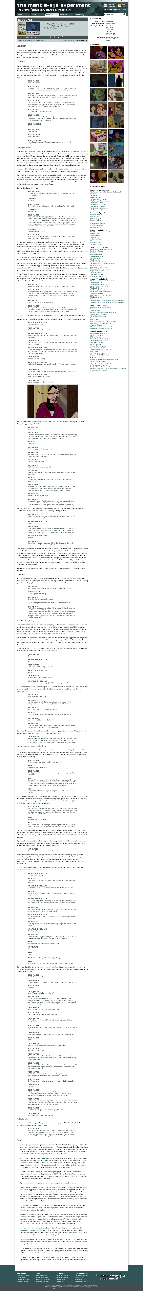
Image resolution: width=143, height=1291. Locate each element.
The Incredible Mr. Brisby (98, 340)
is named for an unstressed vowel (39, 1235)
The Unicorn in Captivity (98, 204)
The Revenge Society (97, 256)
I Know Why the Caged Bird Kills (100, 323)
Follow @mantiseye (42, 1277)
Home (24, 14)
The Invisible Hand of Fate (98, 284)
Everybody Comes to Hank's (99, 269)
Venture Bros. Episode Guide (52, 14)
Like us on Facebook (42, 1281)
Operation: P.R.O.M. (96, 276)
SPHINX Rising (95, 235)
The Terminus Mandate (97, 206)
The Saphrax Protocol (97, 210)
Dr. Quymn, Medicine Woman (99, 290)
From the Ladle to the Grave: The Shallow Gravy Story (108, 368)
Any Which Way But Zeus (98, 267)
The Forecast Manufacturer (99, 208)
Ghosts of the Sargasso (98, 346)
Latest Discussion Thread (116, 10)
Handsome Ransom (96, 251)
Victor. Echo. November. (98, 316)
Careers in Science (96, 335)
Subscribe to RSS (22, 1281)
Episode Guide (21, 1277)
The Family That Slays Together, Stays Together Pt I (107, 300)
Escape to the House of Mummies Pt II (103, 312)
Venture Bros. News (38, 14)
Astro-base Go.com (49, 1259)
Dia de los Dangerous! (97, 333)
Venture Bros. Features (67, 14)
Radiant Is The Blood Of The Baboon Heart (104, 360)
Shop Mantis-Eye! (81, 1281)
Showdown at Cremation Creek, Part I (33, 1230)
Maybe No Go (94, 216)
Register (124, 1)
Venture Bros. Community (81, 14)
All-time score (67, 40)
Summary (28, 40)
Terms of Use (60, 1281)
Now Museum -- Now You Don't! (100, 295)
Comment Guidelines (62, 1277)
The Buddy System (70, 1232)
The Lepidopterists (96, 297)
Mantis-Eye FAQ (80, 1279)
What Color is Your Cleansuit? (100, 232)
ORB (92, 299)
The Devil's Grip (95, 244)
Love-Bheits (94, 318)
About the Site (79, 1277)
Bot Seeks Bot (95, 243)
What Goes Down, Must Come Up (101, 292)
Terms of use (91, 1288)
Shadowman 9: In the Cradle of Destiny (103, 281)
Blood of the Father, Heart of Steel (101, 249)
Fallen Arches (94, 320)
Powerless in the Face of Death (100, 307)
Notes (43, 40)
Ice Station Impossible (97, 348)
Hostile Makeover (96, 215)
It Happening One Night (97, 223)
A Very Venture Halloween (98, 370)
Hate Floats (94, 309)
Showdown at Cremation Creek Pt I (101, 327)
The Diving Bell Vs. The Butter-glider (102, 263)
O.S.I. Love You (95, 239)
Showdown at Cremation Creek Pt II (102, 329)
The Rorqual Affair (96, 195)
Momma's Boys (95, 241)
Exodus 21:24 (56, 1241)
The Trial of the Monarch (98, 353)
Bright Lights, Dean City (98, 271)
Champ (59, 1147)
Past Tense (94, 351)
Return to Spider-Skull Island (99, 355)
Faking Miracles (95, 218)
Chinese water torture (28, 1187)
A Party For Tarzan (96, 225)
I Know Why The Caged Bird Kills (50, 1207)
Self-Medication (95, 258)
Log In (118, 1)
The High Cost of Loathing (98, 199)
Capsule (36, 40)
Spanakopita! (94, 237)
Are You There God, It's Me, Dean (101, 349)
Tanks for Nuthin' (95, 222)
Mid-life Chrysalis (96, 337)
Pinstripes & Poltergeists (98, 262)
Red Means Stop (95, 227)
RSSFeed (124, 5)
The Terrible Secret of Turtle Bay (100, 363)
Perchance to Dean (96, 253)
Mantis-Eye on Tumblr (43, 1279)
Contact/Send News (112, 5)
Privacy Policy (60, 1279)
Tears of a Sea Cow (96, 293)
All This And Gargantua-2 (98, 361)
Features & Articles (23, 1279)
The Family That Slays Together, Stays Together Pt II (107, 302)
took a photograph (42, 1158)
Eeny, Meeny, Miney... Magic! (100, 339)
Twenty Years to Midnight (98, 314)
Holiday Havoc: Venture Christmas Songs (103, 367)
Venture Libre (94, 234)
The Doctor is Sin (96, 283)
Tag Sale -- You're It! (97, 342)
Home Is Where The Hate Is (99, 286)
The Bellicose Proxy (96, 203)
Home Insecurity (95, 344)
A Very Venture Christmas (98, 365)
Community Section (62, 1275)
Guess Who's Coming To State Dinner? (103, 321)
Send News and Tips (81, 1275)
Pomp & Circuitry (95, 265)
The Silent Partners (96, 274)
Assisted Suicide (95, 272)
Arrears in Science (96, 197)
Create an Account (42, 1275)
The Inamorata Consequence (99, 201)
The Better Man (95, 260)
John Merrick (67, 1214)
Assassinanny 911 (96, 311)
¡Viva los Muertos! (96, 325)
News (23, 1275)
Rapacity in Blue (95, 220)
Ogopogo (72, 1149)
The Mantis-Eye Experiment (56, 5)
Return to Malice (96, 254)
